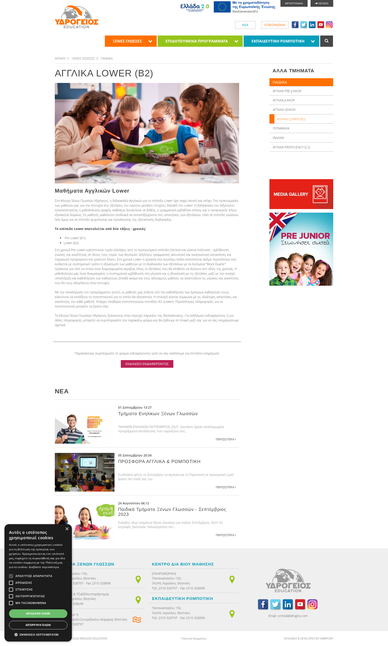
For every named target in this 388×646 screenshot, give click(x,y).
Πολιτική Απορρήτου (194, 638)
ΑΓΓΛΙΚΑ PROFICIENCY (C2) (291, 147)
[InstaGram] (329, 24)
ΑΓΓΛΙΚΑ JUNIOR (284, 100)
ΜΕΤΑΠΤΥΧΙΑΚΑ (294, 3)
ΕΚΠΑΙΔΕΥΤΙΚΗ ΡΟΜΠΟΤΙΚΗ (277, 41)
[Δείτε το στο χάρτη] (138, 579)
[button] (38, 634)
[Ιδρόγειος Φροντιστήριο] (76, 16)
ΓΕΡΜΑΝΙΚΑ (281, 128)
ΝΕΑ (245, 25)
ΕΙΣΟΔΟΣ (323, 3)
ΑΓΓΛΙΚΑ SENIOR (284, 109)
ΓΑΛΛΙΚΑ (278, 138)
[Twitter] (304, 24)
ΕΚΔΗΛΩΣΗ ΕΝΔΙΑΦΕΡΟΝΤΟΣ (147, 364)
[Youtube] (321, 24)
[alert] (38, 583)
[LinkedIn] (312, 24)
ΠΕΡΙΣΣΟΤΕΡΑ (225, 439)
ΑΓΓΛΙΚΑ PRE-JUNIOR (287, 91)
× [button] (66, 529)
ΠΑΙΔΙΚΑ (107, 58)
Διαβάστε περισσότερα (44, 567)
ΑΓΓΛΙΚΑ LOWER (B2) (291, 119)
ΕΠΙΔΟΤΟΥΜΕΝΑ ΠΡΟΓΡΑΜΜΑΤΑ (196, 41)
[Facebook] (295, 24)
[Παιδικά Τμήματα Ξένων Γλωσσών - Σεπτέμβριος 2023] (85, 520)
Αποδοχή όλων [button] (38, 613)
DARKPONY (326, 638)
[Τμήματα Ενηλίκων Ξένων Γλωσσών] (85, 424)
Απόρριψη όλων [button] (38, 625)
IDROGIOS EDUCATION (93, 638)
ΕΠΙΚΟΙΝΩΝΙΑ (275, 25)
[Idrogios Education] (288, 581)
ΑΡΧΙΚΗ (60, 58)
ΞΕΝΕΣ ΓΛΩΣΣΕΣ (127, 41)
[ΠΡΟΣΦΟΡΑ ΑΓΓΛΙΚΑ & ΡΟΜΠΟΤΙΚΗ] (85, 472)
